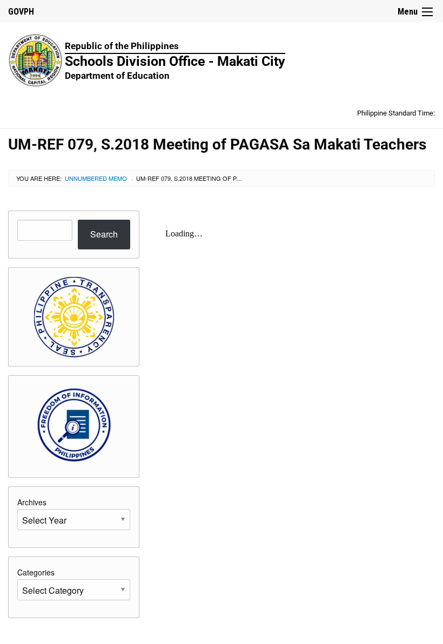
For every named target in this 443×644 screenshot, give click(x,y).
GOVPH (21, 11)
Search (104, 234)
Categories (36, 572)
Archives (31, 502)
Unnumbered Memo (96, 178)
